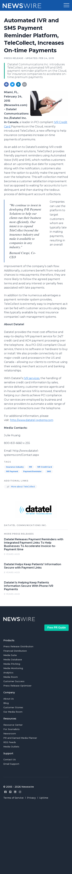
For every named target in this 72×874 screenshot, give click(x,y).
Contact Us (9, 759)
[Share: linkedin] (18, 84)
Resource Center (13, 724)
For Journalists (11, 729)
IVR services (31, 378)
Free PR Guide (56, 627)
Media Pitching (11, 663)
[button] (66, 5)
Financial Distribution (15, 650)
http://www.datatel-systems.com (31, 420)
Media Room (10, 677)
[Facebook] (5, 792)
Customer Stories (13, 707)
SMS (49, 471)
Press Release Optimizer (17, 685)
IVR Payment (12, 471)
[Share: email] (24, 84)
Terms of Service (13, 797)
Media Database (12, 659)
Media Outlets (11, 746)
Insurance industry (15, 467)
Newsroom (9, 733)
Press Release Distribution (18, 646)
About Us (8, 698)
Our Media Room (12, 711)
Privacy (31, 797)
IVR (30, 467)
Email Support (11, 763)
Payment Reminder (32, 471)
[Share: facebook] (6, 84)
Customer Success (13, 681)
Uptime (43, 797)
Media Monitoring (13, 668)
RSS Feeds (9, 742)
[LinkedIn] (15, 792)
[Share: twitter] (12, 84)
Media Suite (10, 655)
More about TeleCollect (23, 486)
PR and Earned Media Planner (20, 738)
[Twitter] (10, 792)
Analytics (8, 672)
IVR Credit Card (44, 467)
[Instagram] (20, 792)
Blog (6, 703)
